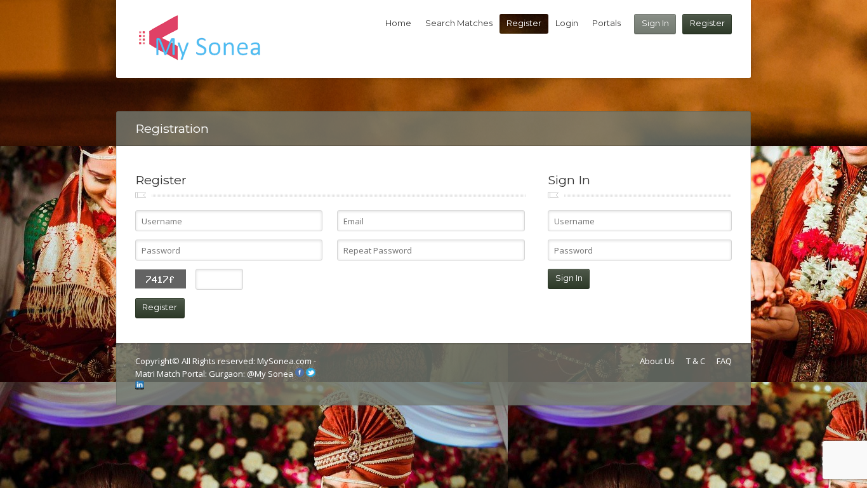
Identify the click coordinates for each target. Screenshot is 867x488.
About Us (657, 361)
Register (707, 23)
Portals (606, 23)
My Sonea (274, 373)
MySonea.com (285, 361)
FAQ (724, 361)
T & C (695, 361)
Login (566, 23)
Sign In (655, 23)
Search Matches (459, 23)
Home (398, 23)
